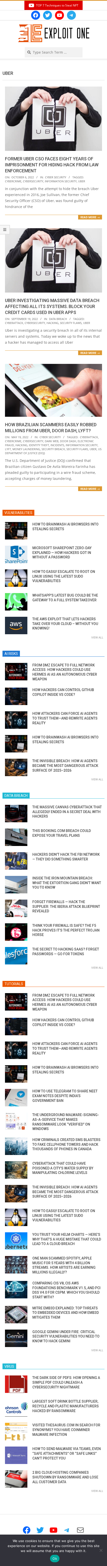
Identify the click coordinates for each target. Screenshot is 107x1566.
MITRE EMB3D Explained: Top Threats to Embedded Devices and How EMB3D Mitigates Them (65, 1312)
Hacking (52, 323)
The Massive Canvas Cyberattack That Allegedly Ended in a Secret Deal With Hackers (67, 811)
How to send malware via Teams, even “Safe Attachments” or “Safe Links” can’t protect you (66, 1453)
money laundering (26, 449)
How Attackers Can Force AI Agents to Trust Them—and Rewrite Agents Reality (65, 718)
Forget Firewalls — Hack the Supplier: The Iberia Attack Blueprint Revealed (66, 906)
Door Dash (68, 441)
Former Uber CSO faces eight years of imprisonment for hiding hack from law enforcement (52, 164)
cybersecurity (33, 181)
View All (97, 637)
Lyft (8, 449)
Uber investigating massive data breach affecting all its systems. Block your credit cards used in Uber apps (52, 306)
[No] (100, 1550)
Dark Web (51, 441)
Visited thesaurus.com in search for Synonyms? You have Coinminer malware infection (66, 1429)
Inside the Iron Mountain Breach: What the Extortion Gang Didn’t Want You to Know (66, 882)
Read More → (90, 217)
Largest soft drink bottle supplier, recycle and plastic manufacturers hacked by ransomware (65, 1406)
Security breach (53, 449)
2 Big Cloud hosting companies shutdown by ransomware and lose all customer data (65, 1477)
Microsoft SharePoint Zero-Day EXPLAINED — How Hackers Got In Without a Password (62, 552)
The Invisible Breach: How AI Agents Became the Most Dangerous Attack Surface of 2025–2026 (65, 765)
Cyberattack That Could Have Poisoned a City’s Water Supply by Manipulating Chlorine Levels (62, 1168)
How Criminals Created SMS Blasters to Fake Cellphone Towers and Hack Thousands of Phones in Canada (66, 1144)
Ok (55, 1559)
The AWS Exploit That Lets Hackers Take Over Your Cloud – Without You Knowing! (65, 623)
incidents (57, 445)
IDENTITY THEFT (39, 445)
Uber (81, 181)
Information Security (61, 181)
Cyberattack (14, 323)
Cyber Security (55, 177)
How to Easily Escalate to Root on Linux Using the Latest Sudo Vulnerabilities (63, 576)
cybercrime (13, 181)
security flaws (71, 323)
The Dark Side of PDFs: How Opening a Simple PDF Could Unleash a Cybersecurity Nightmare (66, 1382)
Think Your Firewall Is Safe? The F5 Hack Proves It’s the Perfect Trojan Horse (66, 930)
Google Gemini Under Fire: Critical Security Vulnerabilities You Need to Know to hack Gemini (66, 1336)
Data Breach (58, 319)
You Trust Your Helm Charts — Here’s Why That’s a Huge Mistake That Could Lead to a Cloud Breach (66, 1239)
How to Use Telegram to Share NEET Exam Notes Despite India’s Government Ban (65, 1095)
